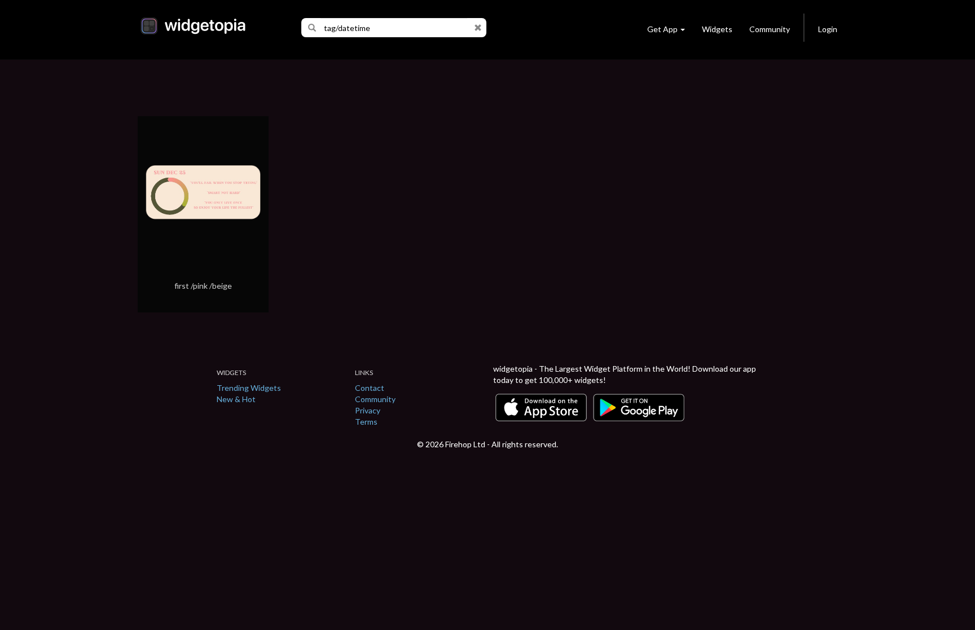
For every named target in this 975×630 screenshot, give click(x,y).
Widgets (717, 29)
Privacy (367, 410)
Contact (369, 388)
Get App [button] (662, 29)
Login (827, 29)
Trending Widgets (249, 388)
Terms (366, 421)
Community (769, 29)
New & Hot (236, 399)
